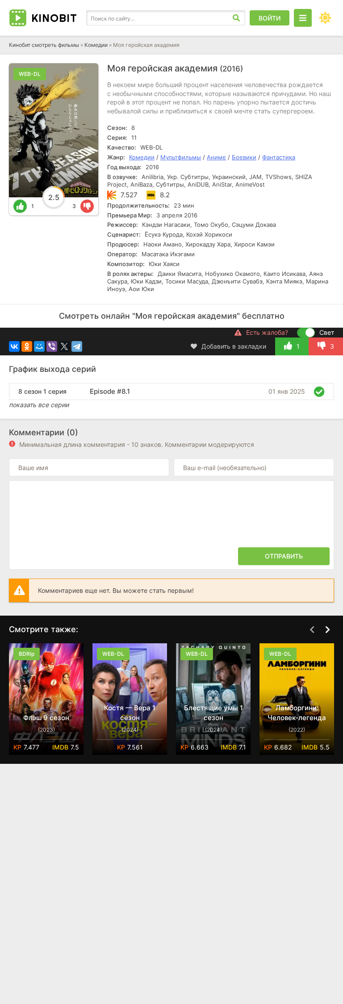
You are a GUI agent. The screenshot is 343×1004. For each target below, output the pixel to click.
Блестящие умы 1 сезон (213, 713)
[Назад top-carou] (311, 630)
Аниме (216, 157)
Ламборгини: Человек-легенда (297, 713)
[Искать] (236, 17)
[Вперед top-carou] (327, 630)
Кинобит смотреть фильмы (44, 45)
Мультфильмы (180, 157)
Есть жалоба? (267, 332)
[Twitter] (64, 346)
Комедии (96, 45)
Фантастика (278, 157)
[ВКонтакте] (14, 346)
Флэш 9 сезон (46, 717)
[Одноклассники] (26, 346)
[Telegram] (76, 346)
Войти (269, 18)
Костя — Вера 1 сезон (129, 713)
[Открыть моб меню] (303, 18)
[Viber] (51, 346)
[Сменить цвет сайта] (325, 18)
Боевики (244, 157)
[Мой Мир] (39, 346)
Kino (54, 18)
